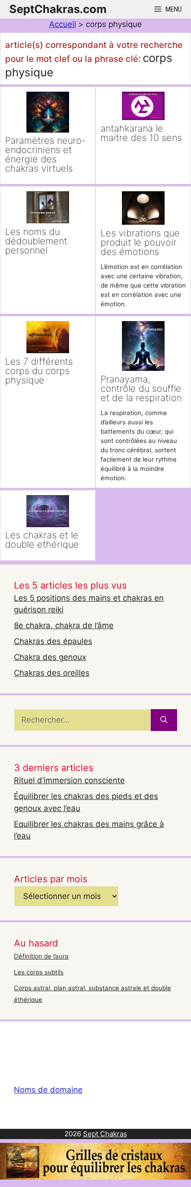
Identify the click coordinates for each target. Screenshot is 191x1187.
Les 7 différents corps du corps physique (39, 371)
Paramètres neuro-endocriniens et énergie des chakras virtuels (45, 154)
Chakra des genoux (50, 657)
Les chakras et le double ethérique (42, 540)
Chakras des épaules (53, 641)
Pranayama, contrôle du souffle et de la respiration (141, 388)
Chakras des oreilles (51, 672)
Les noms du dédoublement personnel (36, 241)
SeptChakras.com (58, 9)
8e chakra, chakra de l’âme (64, 625)
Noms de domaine (48, 1089)
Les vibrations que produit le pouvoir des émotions (140, 242)
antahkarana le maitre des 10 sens (141, 133)
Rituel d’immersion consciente (69, 780)
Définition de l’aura (41, 956)
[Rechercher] (164, 720)
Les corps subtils (39, 972)
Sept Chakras (105, 1133)
